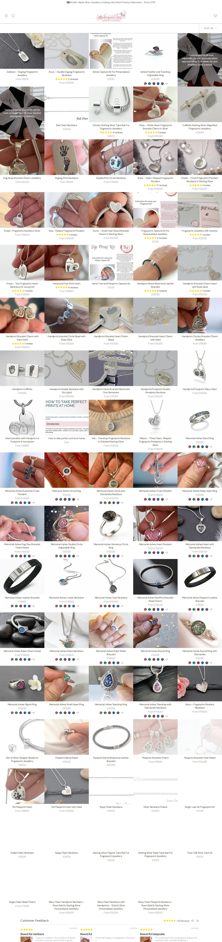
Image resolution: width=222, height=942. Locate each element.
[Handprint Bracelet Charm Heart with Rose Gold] (200, 262)
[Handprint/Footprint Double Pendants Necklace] (155, 368)
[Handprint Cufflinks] (22, 368)
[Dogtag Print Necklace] (66, 157)
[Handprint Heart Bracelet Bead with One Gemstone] (111, 368)
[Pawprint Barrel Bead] (66, 737)
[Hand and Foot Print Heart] (66, 262)
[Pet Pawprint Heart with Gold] (66, 786)
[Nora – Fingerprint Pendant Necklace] (200, 683)
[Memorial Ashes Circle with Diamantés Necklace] (111, 470)
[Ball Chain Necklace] (66, 104)
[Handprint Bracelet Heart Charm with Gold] (155, 315)
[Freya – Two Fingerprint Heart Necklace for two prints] (22, 262)
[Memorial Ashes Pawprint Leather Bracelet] (200, 576)
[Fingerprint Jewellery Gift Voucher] (200, 210)
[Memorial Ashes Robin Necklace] (66, 630)
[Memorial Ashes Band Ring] (200, 417)
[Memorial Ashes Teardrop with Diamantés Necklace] (155, 683)
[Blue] (162, 83)
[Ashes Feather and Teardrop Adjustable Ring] (155, 51)
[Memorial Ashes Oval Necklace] (111, 576)
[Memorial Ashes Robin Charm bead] (22, 630)
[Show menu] (6, 16)
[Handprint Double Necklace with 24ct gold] (66, 368)
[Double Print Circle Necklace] (111, 157)
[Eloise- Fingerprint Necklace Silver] (22, 210)
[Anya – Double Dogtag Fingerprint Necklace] (66, 51)
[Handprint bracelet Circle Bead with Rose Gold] (66, 315)
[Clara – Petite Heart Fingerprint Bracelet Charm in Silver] (155, 104)
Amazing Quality (30, 934)
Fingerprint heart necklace (157, 934)
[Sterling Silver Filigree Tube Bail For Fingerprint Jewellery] (111, 832)
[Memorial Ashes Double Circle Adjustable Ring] (66, 523)
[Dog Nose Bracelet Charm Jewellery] (22, 157)
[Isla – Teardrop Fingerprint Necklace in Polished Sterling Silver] (111, 417)
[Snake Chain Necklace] (22, 832)
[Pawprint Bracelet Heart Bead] (200, 737)
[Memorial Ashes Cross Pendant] (155, 470)
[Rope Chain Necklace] (111, 786)
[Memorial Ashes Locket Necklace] (66, 576)
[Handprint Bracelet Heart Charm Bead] (111, 315)
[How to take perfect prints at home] (66, 417)
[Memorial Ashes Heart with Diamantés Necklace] (200, 523)
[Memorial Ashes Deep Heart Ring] (200, 470)
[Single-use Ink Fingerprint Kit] (200, 786)
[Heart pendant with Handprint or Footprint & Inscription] (22, 417)
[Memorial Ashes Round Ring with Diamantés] (200, 630)
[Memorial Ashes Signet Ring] (22, 683)
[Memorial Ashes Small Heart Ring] (66, 683)
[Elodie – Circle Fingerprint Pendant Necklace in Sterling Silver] (200, 157)
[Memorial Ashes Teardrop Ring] (111, 683)
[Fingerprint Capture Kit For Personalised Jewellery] (155, 210)
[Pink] (145, 83)
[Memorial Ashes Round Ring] (155, 630)
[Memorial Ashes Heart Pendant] (155, 523)
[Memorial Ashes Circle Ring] (66, 470)
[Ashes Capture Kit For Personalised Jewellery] (111, 51)
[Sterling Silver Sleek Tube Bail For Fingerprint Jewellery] (155, 832)
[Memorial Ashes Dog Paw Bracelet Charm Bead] (22, 523)
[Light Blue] (158, 83)
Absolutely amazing (92, 934)
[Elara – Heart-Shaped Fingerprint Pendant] (155, 157)
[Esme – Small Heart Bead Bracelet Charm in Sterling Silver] (111, 210)
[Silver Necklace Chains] (155, 786)
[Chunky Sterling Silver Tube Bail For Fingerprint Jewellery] (111, 104)
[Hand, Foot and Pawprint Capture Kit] (111, 262)
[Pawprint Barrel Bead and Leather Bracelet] (111, 737)
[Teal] (149, 83)
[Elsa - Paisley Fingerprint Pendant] (66, 210)
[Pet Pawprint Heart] (22, 786)
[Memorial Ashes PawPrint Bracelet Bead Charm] (155, 576)
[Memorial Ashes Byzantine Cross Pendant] (22, 470)
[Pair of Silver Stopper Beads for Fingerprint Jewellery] (22, 737)
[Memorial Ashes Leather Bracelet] (22, 576)
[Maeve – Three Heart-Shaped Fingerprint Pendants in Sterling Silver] (155, 417)
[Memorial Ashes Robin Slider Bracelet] (111, 630)
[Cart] (215, 16)
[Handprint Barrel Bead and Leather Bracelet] (155, 262)
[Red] (154, 83)
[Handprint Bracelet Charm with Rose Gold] (22, 315)
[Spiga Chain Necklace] (66, 832)
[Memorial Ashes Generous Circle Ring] (111, 523)
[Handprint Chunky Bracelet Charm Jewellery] (200, 315)
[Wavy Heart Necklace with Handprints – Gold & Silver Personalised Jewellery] (111, 881)
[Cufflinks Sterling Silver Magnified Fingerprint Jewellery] (200, 104)
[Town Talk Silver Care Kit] (200, 832)
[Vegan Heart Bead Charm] (22, 881)
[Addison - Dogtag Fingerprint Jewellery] (22, 51)
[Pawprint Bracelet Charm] (155, 737)
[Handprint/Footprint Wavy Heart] (200, 368)
